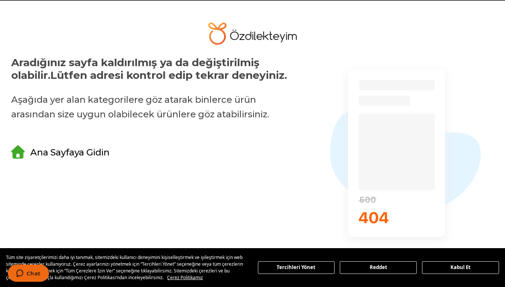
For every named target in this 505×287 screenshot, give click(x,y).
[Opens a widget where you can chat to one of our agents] (28, 274)
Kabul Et (460, 267)
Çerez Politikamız (185, 277)
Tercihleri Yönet (296, 267)
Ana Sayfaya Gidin (70, 152)
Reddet (378, 267)
